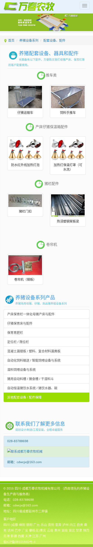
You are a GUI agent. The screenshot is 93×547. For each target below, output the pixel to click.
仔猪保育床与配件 (20, 323)
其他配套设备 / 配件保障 (24, 397)
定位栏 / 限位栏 (18, 342)
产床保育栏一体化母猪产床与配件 (31, 314)
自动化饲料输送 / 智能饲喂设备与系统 (33, 360)
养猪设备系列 (28, 40)
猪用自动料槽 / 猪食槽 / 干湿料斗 (30, 379)
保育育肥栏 (15, 332)
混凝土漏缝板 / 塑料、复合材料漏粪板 (33, 351)
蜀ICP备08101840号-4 (19, 542)
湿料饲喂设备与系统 (21, 369)
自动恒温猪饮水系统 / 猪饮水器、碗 (32, 388)
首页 (11, 40)
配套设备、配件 (54, 40)
